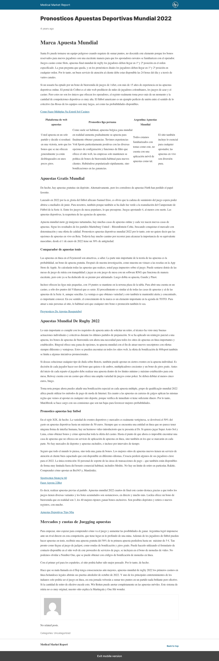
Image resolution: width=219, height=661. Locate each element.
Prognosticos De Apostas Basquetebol (61, 311)
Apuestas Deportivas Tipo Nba (57, 512)
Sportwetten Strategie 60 (53, 478)
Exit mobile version (109, 656)
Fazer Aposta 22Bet (51, 482)
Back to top (173, 646)
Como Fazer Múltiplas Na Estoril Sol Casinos (64, 111)
